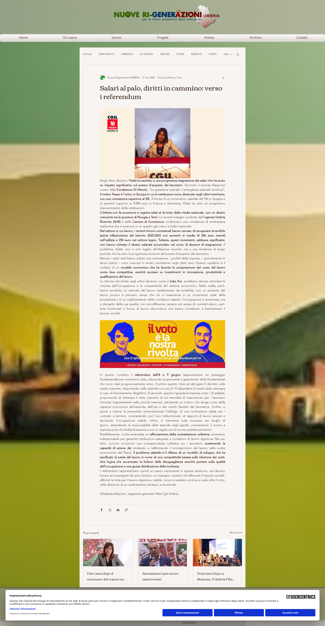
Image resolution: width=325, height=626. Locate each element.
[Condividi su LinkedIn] (118, 509)
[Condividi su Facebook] (101, 509)
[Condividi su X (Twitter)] (109, 509)
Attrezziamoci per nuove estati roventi (160, 576)
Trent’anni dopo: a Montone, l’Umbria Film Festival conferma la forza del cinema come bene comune (216, 576)
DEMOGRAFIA (106, 54)
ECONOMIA (146, 54)
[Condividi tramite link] (126, 509)
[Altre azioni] (223, 77)
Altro (226, 54)
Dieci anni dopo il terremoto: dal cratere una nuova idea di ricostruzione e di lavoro (107, 576)
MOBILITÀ (196, 54)
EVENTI (213, 54)
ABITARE (164, 54)
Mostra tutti (236, 532)
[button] (237, 54)
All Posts (87, 54)
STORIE (180, 54)
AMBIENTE (127, 54)
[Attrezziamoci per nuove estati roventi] (162, 552)
